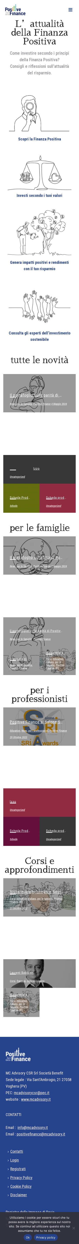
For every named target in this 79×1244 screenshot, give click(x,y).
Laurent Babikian (22, 973)
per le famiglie (24, 404)
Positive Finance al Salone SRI (37, 722)
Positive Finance (42, 404)
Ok (28, 1237)
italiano (50, 662)
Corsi (49, 659)
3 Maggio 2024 (59, 566)
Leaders (40, 981)
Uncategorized (17, 476)
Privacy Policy (21, 1177)
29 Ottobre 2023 (18, 737)
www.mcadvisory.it (36, 1099)
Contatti (16, 1151)
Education (58, 659)
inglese (31, 981)
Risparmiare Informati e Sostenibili (41, 892)
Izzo (36, 468)
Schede (14, 505)
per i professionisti (38, 730)
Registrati (18, 1169)
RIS (57, 668)
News (12, 404)
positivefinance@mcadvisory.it (41, 1134)
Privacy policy (46, 1237)
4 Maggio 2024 (59, 404)
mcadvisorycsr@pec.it (31, 1092)
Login (14, 1160)
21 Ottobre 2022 (18, 908)
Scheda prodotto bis (61, 497)
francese (21, 981)
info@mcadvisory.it (33, 1127)
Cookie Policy (21, 1186)
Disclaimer (18, 1195)
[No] (73, 1228)
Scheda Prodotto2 (23, 497)
